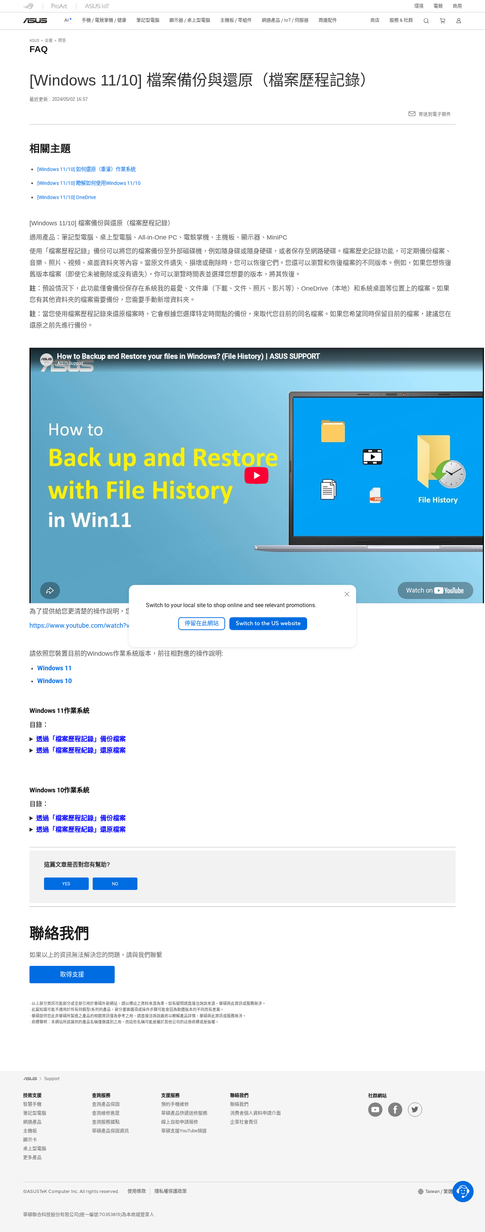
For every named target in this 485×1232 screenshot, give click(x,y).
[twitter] (415, 1109)
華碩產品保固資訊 (110, 1130)
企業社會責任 (244, 1122)
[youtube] (375, 1109)
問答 (62, 40)
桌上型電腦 (34, 1148)
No (115, 883)
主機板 (30, 1130)
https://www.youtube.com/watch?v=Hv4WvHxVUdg (102, 625)
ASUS (34, 40)
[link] (35, 20)
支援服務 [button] (170, 1095)
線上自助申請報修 (179, 1122)
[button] (438, 6)
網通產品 (32, 1122)
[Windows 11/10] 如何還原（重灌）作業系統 (86, 169)
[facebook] (395, 1109)
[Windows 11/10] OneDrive (66, 197)
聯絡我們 (239, 1104)
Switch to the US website (268, 623)
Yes (66, 883)
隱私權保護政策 (170, 1191)
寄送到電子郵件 (435, 114)
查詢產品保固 (106, 1104)
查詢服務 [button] (101, 1095)
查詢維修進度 (106, 1113)
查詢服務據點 (106, 1122)
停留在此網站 (202, 623)
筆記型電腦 (34, 1113)
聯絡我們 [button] (239, 1095)
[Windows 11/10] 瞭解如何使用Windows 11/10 (89, 183)
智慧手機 (32, 1104)
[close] (347, 594)
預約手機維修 (175, 1104)
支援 (49, 40)
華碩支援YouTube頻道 (184, 1130)
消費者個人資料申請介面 (255, 1113)
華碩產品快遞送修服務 (184, 1113)
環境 (419, 6)
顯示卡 (30, 1139)
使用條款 (136, 1191)
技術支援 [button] (32, 1095)
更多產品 (32, 1157)
